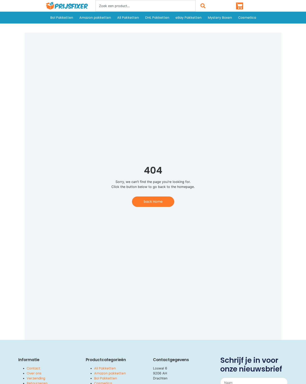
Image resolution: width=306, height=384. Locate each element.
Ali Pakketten (128, 17)
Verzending (36, 378)
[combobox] (145, 6)
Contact (33, 368)
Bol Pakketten (61, 17)
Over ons (34, 373)
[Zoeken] (203, 6)
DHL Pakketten (157, 17)
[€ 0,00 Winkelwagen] (239, 6)
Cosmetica (247, 17)
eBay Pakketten (188, 17)
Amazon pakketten (95, 17)
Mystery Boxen (220, 17)
